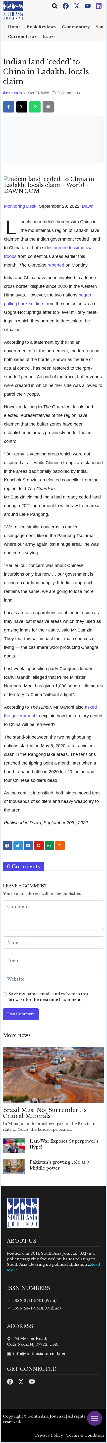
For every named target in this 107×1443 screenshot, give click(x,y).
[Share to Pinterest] (39, 845)
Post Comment (21, 1014)
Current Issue (22, 36)
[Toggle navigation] (55, 6)
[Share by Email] (60, 845)
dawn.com (13, 93)
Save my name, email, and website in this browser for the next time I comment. (48, 997)
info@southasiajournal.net (39, 1353)
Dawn (87, 206)
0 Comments (68, 93)
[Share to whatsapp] (49, 845)
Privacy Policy (49, 1435)
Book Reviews (41, 27)
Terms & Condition (85, 1435)
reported (56, 265)
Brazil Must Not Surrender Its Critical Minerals (45, 1113)
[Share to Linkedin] (28, 845)
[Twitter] (77, 5)
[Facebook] (66, 5)
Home (14, 27)
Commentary (76, 27)
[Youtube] (88, 5)
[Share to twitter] (18, 845)
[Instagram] (99, 5)
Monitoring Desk (20, 206)
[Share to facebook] (7, 845)
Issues (49, 36)
